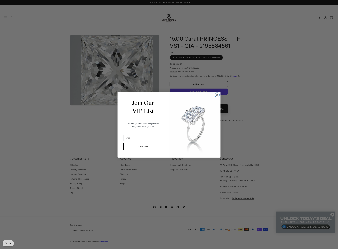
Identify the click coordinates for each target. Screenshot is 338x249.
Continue (143, 146)
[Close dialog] (217, 95)
